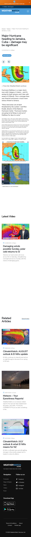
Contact (10, 525)
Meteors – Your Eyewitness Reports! (13, 397)
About (20, 523)
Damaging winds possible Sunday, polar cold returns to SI (14, 249)
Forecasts (6, 479)
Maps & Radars (7, 482)
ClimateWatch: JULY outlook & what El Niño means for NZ (14, 444)
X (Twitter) (21, 482)
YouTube (21, 488)
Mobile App (18, 525)
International (7, 56)
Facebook (21, 479)
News (9, 29)
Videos (5, 488)
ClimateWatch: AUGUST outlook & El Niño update (15, 353)
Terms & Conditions (11, 523)
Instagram (21, 485)
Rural (4, 491)
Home (3, 29)
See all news (25, 318)
